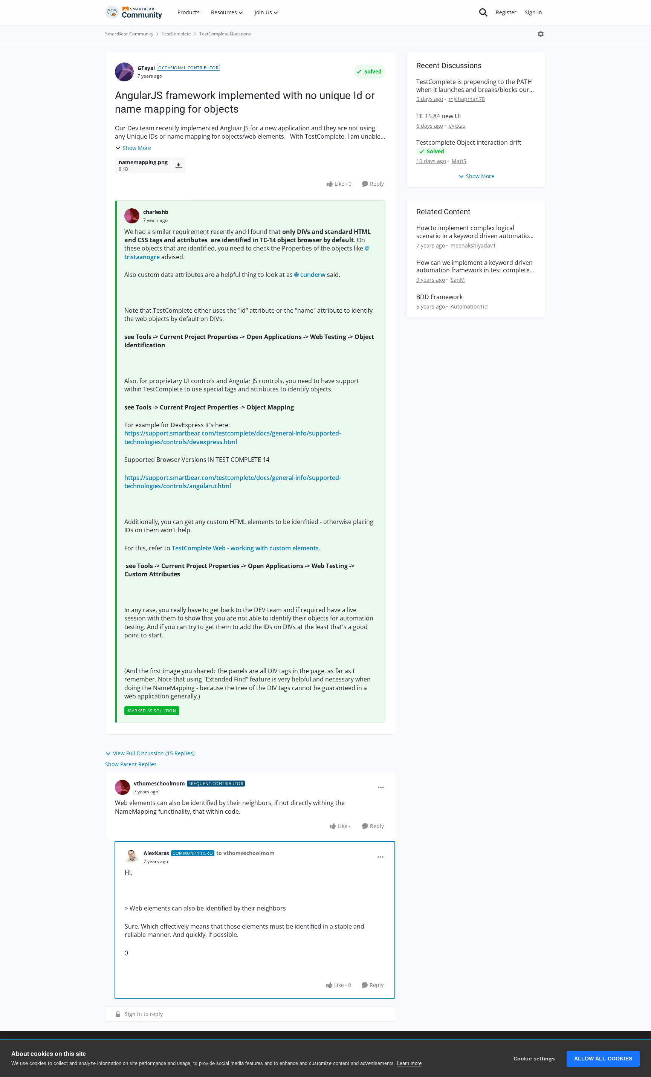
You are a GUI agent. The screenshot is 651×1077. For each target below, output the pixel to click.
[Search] (483, 12)
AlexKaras (156, 853)
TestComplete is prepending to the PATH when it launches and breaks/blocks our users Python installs (474, 86)
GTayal (146, 68)
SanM (458, 279)
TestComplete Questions (225, 34)
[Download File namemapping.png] (178, 165)
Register (506, 12)
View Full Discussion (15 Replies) (153, 753)
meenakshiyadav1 (473, 245)
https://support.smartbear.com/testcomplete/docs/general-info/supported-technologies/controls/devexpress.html (232, 437)
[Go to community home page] (133, 12)
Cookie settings (534, 1059)
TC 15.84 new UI (438, 116)
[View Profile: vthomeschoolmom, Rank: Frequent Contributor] (122, 787)
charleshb (155, 211)
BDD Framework (439, 297)
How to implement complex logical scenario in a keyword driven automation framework (474, 232)
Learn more (409, 1063)
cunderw (313, 274)
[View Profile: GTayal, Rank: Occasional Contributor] (124, 72)
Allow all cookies (603, 1059)
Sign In (533, 12)
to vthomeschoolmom (245, 853)
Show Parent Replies (131, 764)
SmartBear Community (129, 34)
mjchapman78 (467, 98)
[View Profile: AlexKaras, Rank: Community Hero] (132, 857)
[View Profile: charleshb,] (131, 215)
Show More (137, 147)
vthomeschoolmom (159, 783)
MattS (459, 161)
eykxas (457, 125)
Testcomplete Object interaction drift (468, 143)
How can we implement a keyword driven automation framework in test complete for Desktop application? (474, 267)
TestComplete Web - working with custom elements (245, 548)
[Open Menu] (540, 34)
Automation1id (469, 306)
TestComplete (176, 34)
